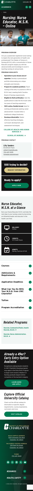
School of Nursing (15, 135)
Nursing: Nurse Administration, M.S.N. (15, 335)
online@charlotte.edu (10, 150)
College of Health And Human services (16, 130)
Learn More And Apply (16, 383)
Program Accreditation (12, 307)
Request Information (16, 170)
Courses (5, 265)
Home (4, 12)
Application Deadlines (12, 282)
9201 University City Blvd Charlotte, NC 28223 (16, 439)
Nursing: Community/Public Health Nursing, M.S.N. (16, 329)
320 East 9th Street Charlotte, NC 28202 (16, 446)
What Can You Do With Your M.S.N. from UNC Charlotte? (12, 291)
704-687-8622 (16, 456)
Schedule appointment (11, 154)
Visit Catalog (16, 414)
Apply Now (16, 185)
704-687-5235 (8, 152)
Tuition (4, 300)
